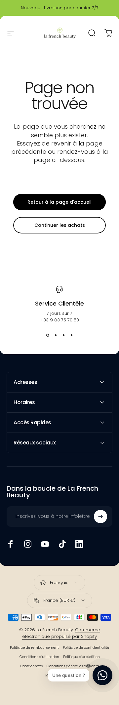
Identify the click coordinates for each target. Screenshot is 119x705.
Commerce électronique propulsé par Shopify (61, 633)
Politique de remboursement (34, 647)
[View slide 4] (71, 335)
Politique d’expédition (81, 656)
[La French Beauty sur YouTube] (45, 544)
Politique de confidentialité (86, 647)
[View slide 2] (56, 335)
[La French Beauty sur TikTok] (62, 544)
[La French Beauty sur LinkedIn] (79, 544)
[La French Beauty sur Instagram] (28, 544)
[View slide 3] (63, 335)
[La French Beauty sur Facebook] (11, 544)
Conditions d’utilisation (39, 656)
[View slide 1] (48, 335)
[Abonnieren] (100, 516)
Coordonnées (31, 666)
